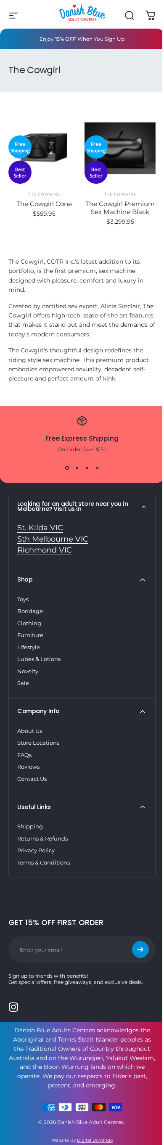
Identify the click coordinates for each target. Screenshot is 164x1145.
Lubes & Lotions (39, 659)
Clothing (29, 623)
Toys (23, 599)
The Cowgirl (44, 194)
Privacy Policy (36, 850)
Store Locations (38, 742)
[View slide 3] (87, 468)
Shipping (30, 826)
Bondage (30, 611)
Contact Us (32, 778)
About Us (29, 730)
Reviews (28, 766)
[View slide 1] (67, 468)
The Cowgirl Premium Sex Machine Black (120, 208)
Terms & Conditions (43, 862)
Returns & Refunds (42, 838)
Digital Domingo (95, 1140)
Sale (23, 683)
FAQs (24, 754)
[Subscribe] (140, 949)
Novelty (27, 671)
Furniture (30, 635)
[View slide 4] (97, 468)
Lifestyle (28, 647)
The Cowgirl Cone (44, 204)
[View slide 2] (77, 468)
